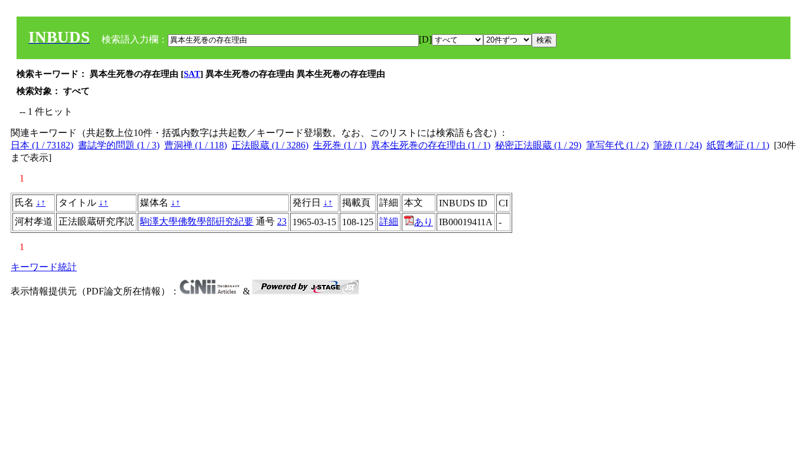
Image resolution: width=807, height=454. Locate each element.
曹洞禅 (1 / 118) (195, 145)
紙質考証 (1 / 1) (738, 145)
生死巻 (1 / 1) (339, 145)
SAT (192, 74)
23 (282, 221)
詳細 (388, 221)
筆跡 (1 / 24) (677, 145)
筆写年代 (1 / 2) (617, 145)
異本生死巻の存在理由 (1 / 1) (430, 145)
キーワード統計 (44, 267)
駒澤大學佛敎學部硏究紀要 (196, 221)
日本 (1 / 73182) (42, 145)
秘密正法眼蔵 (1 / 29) (538, 145)
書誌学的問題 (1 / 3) (119, 145)
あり (423, 222)
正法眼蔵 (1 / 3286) (270, 145)
